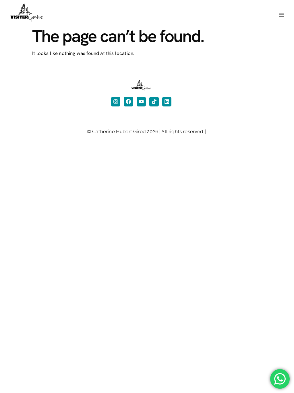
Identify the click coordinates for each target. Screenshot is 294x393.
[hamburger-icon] (281, 15)
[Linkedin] (166, 101)
